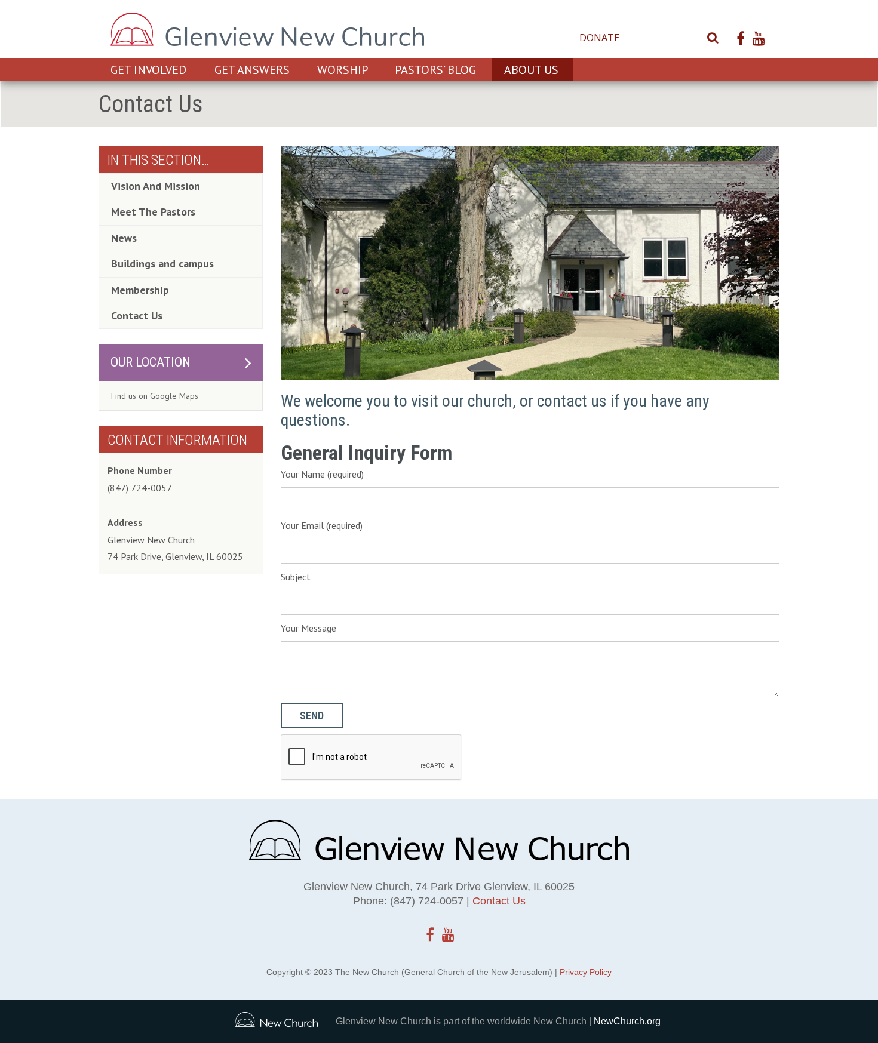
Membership (140, 290)
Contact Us (661, 37)
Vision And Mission (155, 186)
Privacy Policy (586, 972)
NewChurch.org (627, 1021)
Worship (342, 70)
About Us (531, 70)
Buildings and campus (162, 263)
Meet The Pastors (153, 212)
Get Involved (148, 70)
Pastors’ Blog (435, 70)
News (124, 238)
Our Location (150, 362)
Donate (599, 37)
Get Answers (252, 70)
